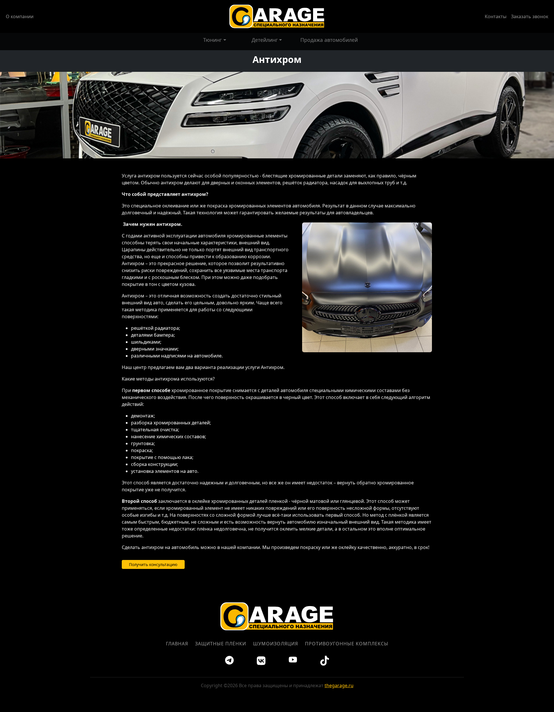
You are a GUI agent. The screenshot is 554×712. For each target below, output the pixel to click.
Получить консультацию (153, 564)
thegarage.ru (339, 685)
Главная (177, 643)
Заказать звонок (529, 16)
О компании (19, 16)
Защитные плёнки (220, 643)
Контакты (495, 16)
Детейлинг (265, 39)
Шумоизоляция (275, 643)
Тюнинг (212, 39)
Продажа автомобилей (329, 39)
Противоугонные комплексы (346, 643)
